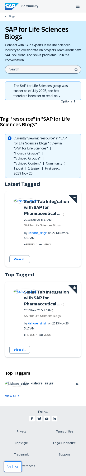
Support (64, 454)
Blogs (12, 16)
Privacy (21, 431)
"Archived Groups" (27, 158)
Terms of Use (64, 431)
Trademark (21, 454)
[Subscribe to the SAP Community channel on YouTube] (46, 418)
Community (29, 6)
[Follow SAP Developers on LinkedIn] (54, 418)
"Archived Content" (27, 163)
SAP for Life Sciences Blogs (42, 225)
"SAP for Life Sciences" (31, 148)
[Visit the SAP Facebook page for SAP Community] (31, 418)
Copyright (21, 443)
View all (19, 259)
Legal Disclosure (64, 443)
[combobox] (43, 69)
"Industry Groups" (27, 153)
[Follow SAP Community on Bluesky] (39, 418)
